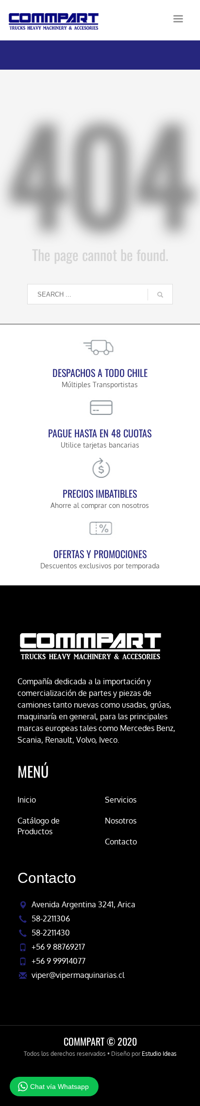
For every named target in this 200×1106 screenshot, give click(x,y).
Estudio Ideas (159, 1053)
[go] (160, 294)
